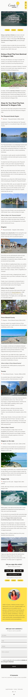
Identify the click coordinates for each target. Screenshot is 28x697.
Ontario (13, 30)
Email (3, 640)
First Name (4, 635)
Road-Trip (20, 30)
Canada (7, 30)
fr (15, 691)
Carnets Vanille (18, 606)
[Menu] (26, 3)
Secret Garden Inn (16, 292)
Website (3, 646)
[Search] (26, 5)
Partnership (20, 689)
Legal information (9, 689)
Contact (15, 689)
